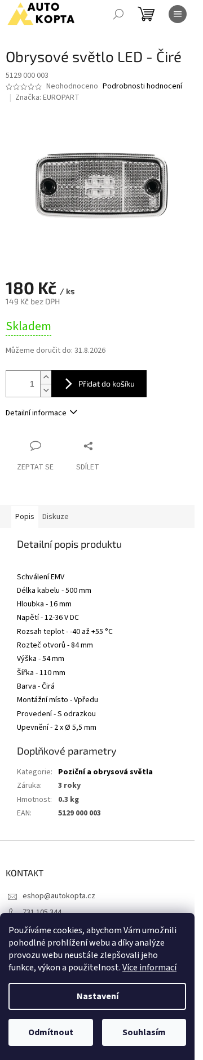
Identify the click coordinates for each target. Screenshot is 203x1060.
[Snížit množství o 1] (45, 390)
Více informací (149, 967)
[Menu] (177, 14)
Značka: (47, 97)
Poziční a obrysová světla (105, 772)
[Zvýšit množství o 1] (45, 377)
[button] (101, 565)
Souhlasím (144, 1032)
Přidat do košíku (106, 383)
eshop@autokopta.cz (59, 896)
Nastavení (97, 996)
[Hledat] (118, 14)
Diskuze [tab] (55, 516)
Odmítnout (50, 1032)
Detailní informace (36, 413)
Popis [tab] (24, 516)
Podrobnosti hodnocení (142, 86)
